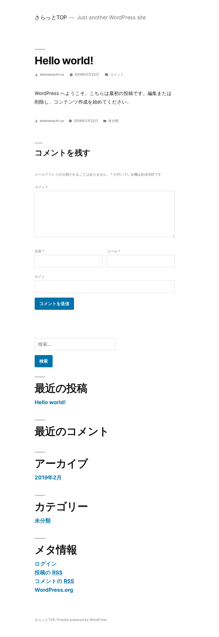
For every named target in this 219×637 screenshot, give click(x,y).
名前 (39, 251)
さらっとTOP (51, 17)
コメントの (54, 581)
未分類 (113, 121)
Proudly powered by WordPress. (82, 620)
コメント (117, 74)
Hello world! (50, 402)
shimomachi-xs (52, 74)
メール (113, 251)
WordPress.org (54, 590)
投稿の (48, 572)
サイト (40, 277)
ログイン (46, 563)
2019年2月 (48, 477)
